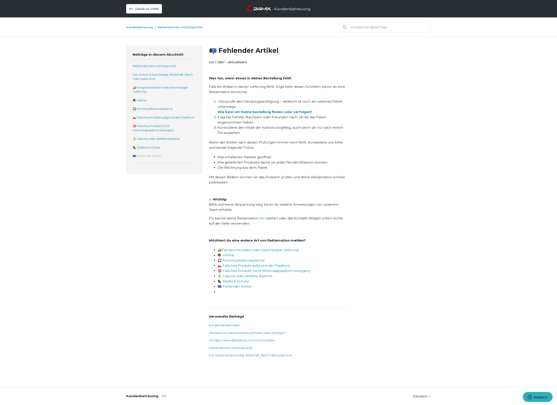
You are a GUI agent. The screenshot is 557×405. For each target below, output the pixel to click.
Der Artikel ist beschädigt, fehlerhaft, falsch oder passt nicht (163, 77)
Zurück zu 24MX (147, 8)
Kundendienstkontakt (224, 325)
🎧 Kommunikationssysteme (153, 108)
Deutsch (420, 396)
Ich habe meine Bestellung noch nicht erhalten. (242, 340)
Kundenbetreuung (139, 27)
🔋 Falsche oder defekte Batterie (156, 138)
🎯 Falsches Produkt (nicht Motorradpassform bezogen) (153, 128)
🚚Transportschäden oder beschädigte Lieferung (160, 89)
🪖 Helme (139, 100)
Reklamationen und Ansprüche (180, 27)
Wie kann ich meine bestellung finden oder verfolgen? (265, 112)
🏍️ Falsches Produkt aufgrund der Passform (163, 117)
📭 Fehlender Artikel (147, 156)
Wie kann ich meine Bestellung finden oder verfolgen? (247, 333)
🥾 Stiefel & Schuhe (146, 147)
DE (163, 396)
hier (262, 218)
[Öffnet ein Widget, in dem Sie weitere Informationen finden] (538, 397)
